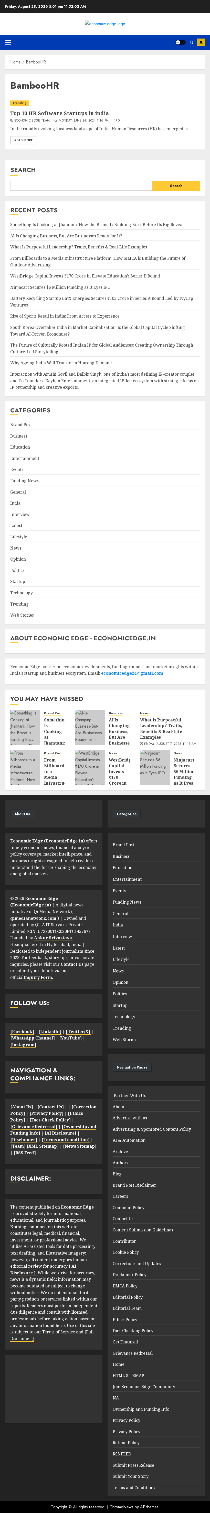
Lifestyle (18, 537)
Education (20, 447)
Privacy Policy (126, 1420)
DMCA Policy (125, 1286)
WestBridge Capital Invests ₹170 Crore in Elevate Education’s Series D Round (85, 276)
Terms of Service (59, 1332)
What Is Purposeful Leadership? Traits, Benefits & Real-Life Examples (78, 247)
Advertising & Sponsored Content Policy (152, 1129)
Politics (17, 570)
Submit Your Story (131, 1476)
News (15, 548)
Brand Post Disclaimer (134, 1185)
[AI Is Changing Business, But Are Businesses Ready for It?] (90, 727)
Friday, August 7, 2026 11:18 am (170, 744)
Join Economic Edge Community (144, 1386)
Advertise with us (130, 1118)
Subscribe (201, 42)
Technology (21, 593)
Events (16, 469)
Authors (120, 1163)
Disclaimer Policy (129, 1274)
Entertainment (24, 458)
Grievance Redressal (133, 1353)
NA (116, 1398)
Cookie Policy (126, 1252)
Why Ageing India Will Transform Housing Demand (61, 363)
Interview (20, 514)
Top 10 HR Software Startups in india (59, 113)
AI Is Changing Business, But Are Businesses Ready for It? (66, 236)
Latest (16, 525)
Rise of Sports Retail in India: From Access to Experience (65, 316)
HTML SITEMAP (128, 1375)
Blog (117, 1174)
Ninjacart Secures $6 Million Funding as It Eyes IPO (60, 287)
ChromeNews (121, 1507)
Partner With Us (129, 1095)
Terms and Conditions (134, 1487)
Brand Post (21, 425)
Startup (17, 581)
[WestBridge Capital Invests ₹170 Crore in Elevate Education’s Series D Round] (90, 767)
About (118, 1107)
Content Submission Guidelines (143, 1230)
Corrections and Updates (137, 1263)
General (18, 492)
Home (118, 1364)
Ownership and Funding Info (141, 1409)
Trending (19, 103)
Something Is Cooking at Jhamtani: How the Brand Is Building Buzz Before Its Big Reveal (97, 224)
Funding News (24, 481)
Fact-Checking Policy (133, 1330)
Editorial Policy (128, 1297)
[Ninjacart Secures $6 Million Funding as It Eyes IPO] (155, 767)
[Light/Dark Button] (180, 42)
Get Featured (125, 1342)
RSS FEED (122, 1454)
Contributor (124, 1241)
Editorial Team (127, 1308)
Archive (120, 1151)
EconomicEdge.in (64, 841)
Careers (120, 1196)
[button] (8, 42)
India (15, 503)
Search (23, 169)
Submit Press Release (133, 1465)
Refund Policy (126, 1442)
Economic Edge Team (32, 121)
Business (18, 436)
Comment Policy (128, 1207)
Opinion (18, 559)
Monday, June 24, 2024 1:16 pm (84, 121)
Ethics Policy (125, 1319)
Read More (23, 140)
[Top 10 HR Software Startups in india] (105, 103)
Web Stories (22, 615)
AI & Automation (129, 1140)
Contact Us (123, 1218)
